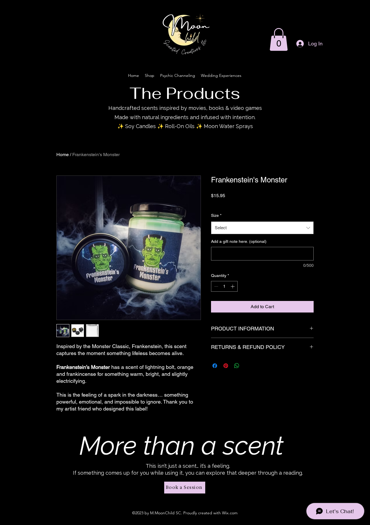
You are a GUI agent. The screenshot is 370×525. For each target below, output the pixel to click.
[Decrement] (215, 286)
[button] (278, 39)
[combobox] (262, 227)
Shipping (256, 203)
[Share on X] (247, 365)
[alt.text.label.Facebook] (344, 47)
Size (216, 215)
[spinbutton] (224, 286)
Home (62, 154)
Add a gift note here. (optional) (239, 241)
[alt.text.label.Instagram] (335, 47)
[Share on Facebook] (214, 365)
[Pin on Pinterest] (225, 365)
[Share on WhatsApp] (236, 365)
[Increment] (233, 286)
